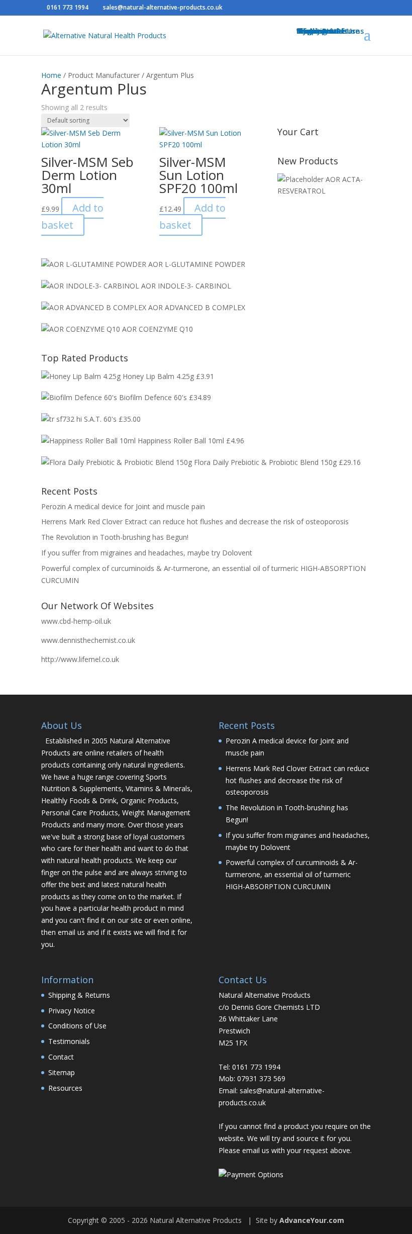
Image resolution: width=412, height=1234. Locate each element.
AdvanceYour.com (311, 1220)
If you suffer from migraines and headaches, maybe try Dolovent (146, 552)
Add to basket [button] (72, 216)
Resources (65, 1088)
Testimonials (69, 1041)
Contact (61, 1057)
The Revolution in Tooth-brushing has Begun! (114, 537)
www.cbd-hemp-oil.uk (76, 621)
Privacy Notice (71, 1010)
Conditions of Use (77, 1025)
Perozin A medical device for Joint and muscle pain (123, 506)
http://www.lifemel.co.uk (80, 659)
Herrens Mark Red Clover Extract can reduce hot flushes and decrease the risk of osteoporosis (195, 521)
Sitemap (61, 1072)
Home (51, 75)
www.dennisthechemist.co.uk (88, 640)
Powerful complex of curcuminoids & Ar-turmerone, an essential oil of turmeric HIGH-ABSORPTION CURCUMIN (292, 874)
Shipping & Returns (79, 995)
